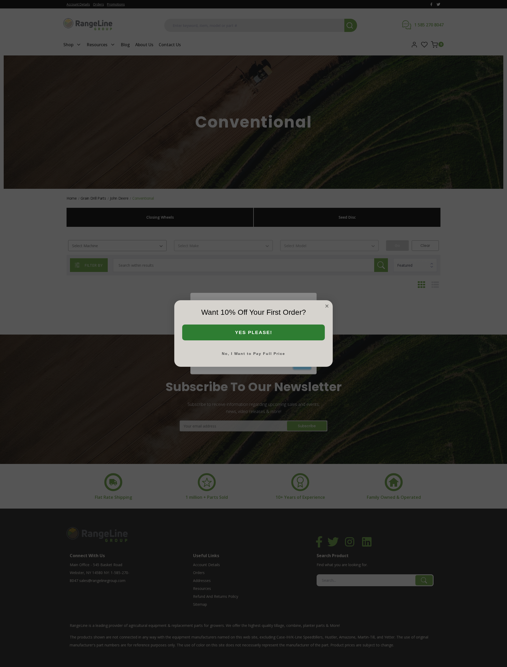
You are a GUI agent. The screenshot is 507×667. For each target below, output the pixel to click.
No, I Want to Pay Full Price (253, 353)
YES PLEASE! (253, 332)
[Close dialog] (327, 306)
